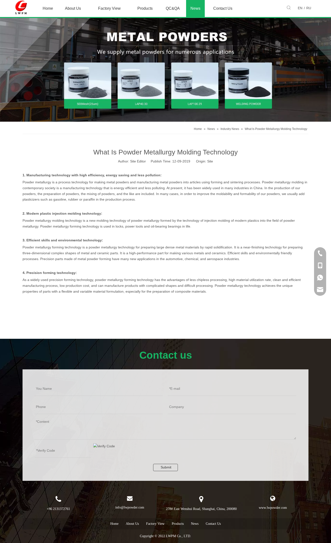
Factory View (155, 524)
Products (178, 524)
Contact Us (213, 524)
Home (114, 524)
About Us (132, 524)
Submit (166, 467)
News (194, 524)
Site (210, 161)
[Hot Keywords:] (289, 8)
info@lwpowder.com (129, 507)
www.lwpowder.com (273, 507)
